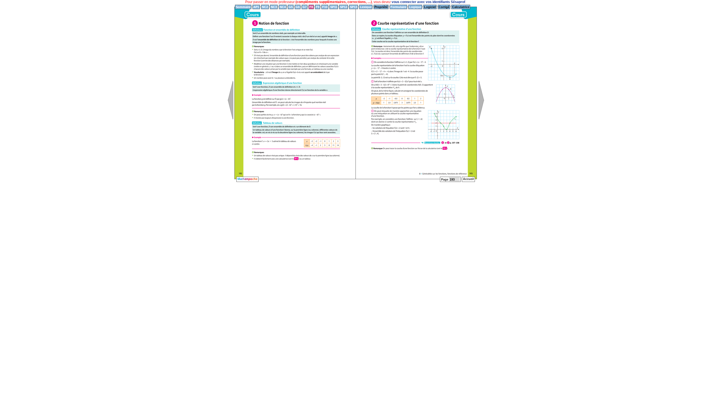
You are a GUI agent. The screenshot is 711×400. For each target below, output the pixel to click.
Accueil (468, 179)
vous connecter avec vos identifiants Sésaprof (428, 2)
